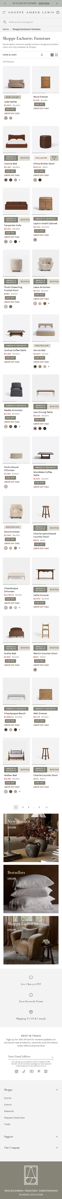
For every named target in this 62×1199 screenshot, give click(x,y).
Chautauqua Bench (14, 713)
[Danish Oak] (35, 428)
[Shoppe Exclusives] (31, 940)
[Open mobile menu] (4, 12)
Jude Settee (10, 101)
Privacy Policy (31, 1190)
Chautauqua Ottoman (11, 590)
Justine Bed (10, 163)
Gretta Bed (10, 653)
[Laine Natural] (6, 486)
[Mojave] (15, 179)
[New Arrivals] (31, 838)
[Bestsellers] (31, 889)
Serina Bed (39, 350)
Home (6, 29)
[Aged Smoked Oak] (35, 239)
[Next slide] (57, 3)
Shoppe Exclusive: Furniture (26, 29)
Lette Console (41, 595)
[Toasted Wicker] (40, 179)
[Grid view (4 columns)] (52, 54)
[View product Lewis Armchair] (49, 303)
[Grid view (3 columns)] (56, 54)
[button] (31, 1089)
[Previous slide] (5, 3)
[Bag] (58, 12)
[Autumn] (10, 426)
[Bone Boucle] (35, 303)
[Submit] (5, 22)
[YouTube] (32, 1071)
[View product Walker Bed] (19, 791)
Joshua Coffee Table (15, 350)
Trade (7, 1124)
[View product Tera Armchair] (19, 548)
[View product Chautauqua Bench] (19, 729)
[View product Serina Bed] (49, 366)
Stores (8, 1098)
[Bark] (35, 366)
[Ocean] (15, 426)
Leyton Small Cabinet (45, 223)
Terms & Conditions (13, 1190)
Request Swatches (14, 1118)
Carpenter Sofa (12, 225)
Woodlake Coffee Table (42, 474)
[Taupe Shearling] (15, 548)
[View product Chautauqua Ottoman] (19, 607)
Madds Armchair (13, 410)
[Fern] (15, 241)
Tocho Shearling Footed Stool (13, 289)
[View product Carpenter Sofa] (19, 241)
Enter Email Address (19, 1052)
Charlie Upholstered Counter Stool (44, 535)
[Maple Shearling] (44, 303)
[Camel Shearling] (40, 303)
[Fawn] (15, 729)
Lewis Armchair (41, 287)
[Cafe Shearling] (10, 306)
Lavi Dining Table (43, 412)
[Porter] (10, 179)
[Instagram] (16, 1071)
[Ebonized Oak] (44, 428)
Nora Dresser (40, 96)
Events (8, 1105)
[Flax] (10, 118)
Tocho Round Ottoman (11, 469)
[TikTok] (24, 1071)
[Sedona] (6, 179)
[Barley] (6, 118)
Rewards (9, 1111)
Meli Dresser (40, 713)
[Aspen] (6, 426)
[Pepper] (10, 791)
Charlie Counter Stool (45, 775)
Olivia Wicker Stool (43, 163)
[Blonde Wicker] (35, 179)
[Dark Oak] (40, 428)
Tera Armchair (12, 531)
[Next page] (46, 807)
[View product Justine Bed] (19, 179)
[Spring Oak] (35, 669)
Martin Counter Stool (45, 653)
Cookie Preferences (48, 1190)
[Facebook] (45, 1071)
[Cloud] (10, 241)
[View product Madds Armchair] (19, 426)
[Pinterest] (39, 1071)
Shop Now (44, 3)
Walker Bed (10, 775)
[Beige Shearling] (6, 306)
